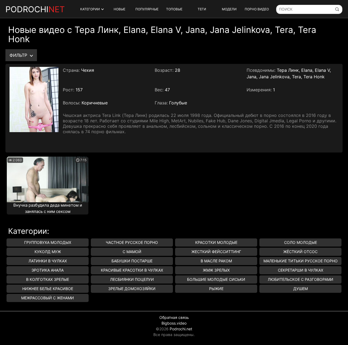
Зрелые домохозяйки (132, 288)
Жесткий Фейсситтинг (216, 251)
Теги (202, 9)
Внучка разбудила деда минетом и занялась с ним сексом (47, 208)
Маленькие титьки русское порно (300, 261)
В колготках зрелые (47, 279)
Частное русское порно (132, 242)
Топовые (174, 9)
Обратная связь (174, 317)
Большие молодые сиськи (216, 279)
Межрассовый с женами (47, 298)
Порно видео (257, 9)
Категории (90, 9)
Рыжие (216, 288)
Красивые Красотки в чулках (132, 270)
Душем (300, 288)
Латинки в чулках (48, 261)
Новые (119, 9)
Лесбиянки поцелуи (132, 279)
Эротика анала (48, 270)
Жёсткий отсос (300, 251)
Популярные (147, 9)
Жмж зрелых (216, 270)
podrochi (35, 9)
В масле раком (216, 261)
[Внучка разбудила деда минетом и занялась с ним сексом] (47, 179)
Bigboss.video (174, 323)
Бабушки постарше (132, 261)
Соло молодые (300, 242)
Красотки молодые (216, 242)
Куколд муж (48, 251)
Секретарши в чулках (300, 270)
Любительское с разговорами (300, 279)
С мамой (132, 251)
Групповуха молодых (47, 242)
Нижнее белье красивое (47, 288)
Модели (229, 9)
